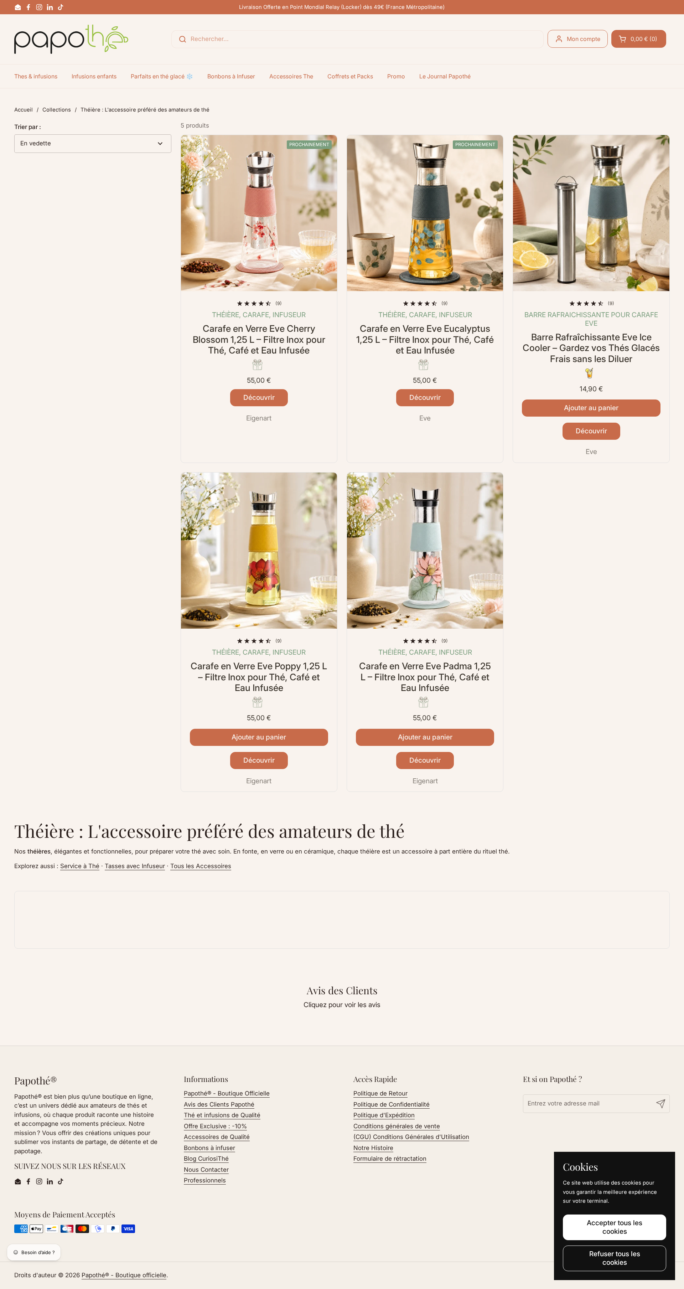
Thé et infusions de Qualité (222, 1115)
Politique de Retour (380, 1093)
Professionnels (205, 1180)
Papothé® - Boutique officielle (124, 1275)
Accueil (23, 110)
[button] (638, 39)
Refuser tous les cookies (614, 1258)
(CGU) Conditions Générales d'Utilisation (411, 1136)
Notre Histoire (373, 1147)
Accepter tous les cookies (614, 1227)
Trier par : (27, 127)
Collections (56, 110)
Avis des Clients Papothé (219, 1104)
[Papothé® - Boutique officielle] (71, 39)
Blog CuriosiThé (206, 1158)
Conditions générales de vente (396, 1126)
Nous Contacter (206, 1169)
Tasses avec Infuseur (135, 866)
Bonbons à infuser (209, 1147)
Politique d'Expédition (384, 1115)
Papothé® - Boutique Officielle (227, 1093)
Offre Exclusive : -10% (215, 1126)
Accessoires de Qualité (217, 1136)
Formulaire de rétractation (389, 1158)
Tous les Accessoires (200, 866)
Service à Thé (79, 866)
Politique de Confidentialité (391, 1104)
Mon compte (583, 38)
